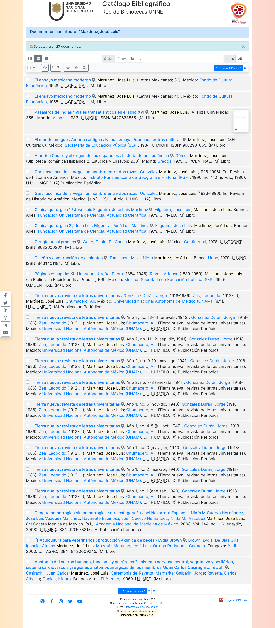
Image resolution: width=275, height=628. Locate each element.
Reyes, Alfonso (164, 273)
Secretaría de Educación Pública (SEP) (101, 145)
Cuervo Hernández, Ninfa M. (159, 518)
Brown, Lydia (200, 540)
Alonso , (68, 545)
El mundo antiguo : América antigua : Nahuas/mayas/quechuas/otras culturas (108, 139)
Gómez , (201, 155)
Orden (108, 59)
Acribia (234, 545)
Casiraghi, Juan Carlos (47, 573)
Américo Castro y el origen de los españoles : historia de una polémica (102, 155)
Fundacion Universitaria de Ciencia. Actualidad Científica (92, 215)
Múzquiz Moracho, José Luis (123, 545)
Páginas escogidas (52, 273)
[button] (58, 68)
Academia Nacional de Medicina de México (137, 524)
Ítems (229, 59)
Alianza (60, 117)
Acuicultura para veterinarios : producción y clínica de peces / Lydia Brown (111, 540)
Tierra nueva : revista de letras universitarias (78, 295)
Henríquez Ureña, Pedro (100, 273)
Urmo (213, 257)
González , (168, 171)
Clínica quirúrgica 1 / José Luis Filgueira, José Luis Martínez (91, 209)
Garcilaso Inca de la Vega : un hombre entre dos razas (86, 171)
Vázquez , (216, 518)
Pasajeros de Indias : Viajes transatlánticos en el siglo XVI (89, 112)
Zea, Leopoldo (206, 295)
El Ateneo (110, 578)
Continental (195, 241)
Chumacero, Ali (80, 301)
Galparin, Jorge (190, 573)
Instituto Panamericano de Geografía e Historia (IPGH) (138, 177)
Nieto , (167, 257)
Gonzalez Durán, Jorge (145, 295)
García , (140, 241)
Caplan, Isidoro (56, 578)
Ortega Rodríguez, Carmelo (179, 545)
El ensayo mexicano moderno (63, 80)
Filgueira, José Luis (173, 209)
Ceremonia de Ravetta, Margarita (142, 573)
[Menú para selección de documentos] (34, 67)
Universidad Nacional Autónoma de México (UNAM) (163, 301)
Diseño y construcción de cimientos (69, 257)
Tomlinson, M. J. (124, 257)
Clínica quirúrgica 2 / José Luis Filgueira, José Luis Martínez (92, 225)
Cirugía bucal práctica (55, 241)
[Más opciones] (52, 68)
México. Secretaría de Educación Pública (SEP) (169, 279)
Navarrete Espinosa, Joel (105, 518)
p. (228, 68)
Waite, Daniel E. (97, 241)
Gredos (164, 161)
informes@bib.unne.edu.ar (142, 606)
